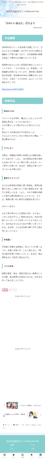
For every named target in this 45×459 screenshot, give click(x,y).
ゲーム (32, 445)
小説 (32, 448)
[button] (40, 298)
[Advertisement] (22, 321)
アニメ (12, 448)
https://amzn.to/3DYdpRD (13, 89)
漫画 (6, 290)
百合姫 (14, 290)
